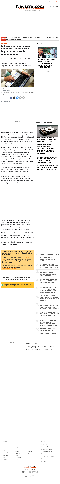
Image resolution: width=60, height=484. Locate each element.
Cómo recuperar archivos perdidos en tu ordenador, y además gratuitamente (46, 139)
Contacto (45, 444)
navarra (6, 101)
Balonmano (30, 445)
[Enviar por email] (20, 97)
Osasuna (17, 451)
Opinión (4, 457)
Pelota (17, 459)
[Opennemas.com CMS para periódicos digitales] (30, 473)
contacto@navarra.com (9, 268)
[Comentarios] (23, 97)
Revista (29, 453)
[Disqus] (42, 374)
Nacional (30, 451)
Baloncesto (18, 457)
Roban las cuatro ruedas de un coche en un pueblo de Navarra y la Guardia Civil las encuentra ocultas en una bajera (49, 257)
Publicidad (45, 446)
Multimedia (30, 456)
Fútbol (17, 455)
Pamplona (5, 455)
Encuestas (18, 449)
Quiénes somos (46, 442)
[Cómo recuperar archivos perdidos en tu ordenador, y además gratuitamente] (47, 131)
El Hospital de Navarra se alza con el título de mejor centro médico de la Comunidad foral (47, 167)
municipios (11, 101)
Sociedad (5, 452)
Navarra (5, 445)
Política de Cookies (47, 449)
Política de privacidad (48, 451)
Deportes (17, 453)
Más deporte (31, 449)
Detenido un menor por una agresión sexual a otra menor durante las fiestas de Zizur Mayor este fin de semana (32, 38)
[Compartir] (11, 97)
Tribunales (5, 450)
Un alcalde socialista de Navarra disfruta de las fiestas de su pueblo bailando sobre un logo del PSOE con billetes (47, 63)
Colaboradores (19, 445)
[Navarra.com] (30, 6)
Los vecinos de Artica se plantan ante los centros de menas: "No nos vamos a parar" (49, 266)
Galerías (30, 458)
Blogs (17, 447)
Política (5, 447)
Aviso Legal (45, 454)
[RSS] (34, 469)
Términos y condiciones (46, 344)
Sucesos (5, 449)
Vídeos (29, 459)
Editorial (5, 459)
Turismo (44, 459)
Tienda (44, 461)
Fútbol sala (30, 447)
